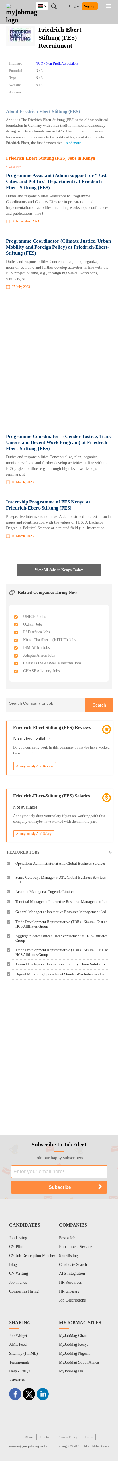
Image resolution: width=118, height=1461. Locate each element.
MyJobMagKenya (96, 1446)
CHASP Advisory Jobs (41, 671)
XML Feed (18, 1344)
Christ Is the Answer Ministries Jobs (52, 663)
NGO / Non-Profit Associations (57, 63)
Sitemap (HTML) (23, 1353)
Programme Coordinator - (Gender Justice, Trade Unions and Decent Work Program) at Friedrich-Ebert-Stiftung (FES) (59, 442)
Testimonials (19, 1362)
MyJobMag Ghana (73, 1335)
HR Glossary (69, 1291)
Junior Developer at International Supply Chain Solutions (60, 964)
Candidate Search (73, 1264)
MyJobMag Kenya (73, 1344)
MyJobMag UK (71, 1371)
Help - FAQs (19, 1371)
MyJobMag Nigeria (74, 1353)
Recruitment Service (75, 1247)
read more (73, 143)
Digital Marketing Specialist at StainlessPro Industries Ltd (60, 974)
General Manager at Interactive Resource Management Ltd (60, 912)
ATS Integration (72, 1273)
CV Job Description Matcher (32, 1256)
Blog (13, 1264)
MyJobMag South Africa (79, 1362)
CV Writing (18, 1273)
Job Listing (18, 1238)
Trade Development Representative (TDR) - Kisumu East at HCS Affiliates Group (61, 924)
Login (74, 6)
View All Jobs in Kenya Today (59, 570)
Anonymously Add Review (34, 766)
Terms (88, 1437)
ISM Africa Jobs (36, 647)
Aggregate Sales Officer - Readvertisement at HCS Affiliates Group (61, 938)
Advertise (17, 1380)
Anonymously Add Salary (34, 834)
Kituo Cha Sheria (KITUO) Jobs (49, 640)
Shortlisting (68, 1256)
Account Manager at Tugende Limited (45, 891)
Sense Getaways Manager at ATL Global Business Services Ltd (60, 879)
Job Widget (18, 1335)
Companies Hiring (24, 1291)
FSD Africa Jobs (36, 632)
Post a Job (67, 1238)
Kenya (46, 5)
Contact (45, 1437)
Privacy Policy (67, 1437)
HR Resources (70, 1282)
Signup (89, 6)
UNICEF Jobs (34, 616)
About (29, 1437)
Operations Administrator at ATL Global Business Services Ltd (60, 865)
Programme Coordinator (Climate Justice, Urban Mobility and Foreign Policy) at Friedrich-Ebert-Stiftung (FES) (58, 247)
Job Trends (18, 1282)
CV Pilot (16, 1247)
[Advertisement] (59, 362)
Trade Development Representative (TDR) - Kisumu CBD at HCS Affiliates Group (61, 952)
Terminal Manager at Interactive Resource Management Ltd (61, 901)
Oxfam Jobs (32, 624)
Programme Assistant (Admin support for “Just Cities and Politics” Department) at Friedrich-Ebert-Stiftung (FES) (56, 181)
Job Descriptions (72, 1300)
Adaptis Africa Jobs (39, 655)
